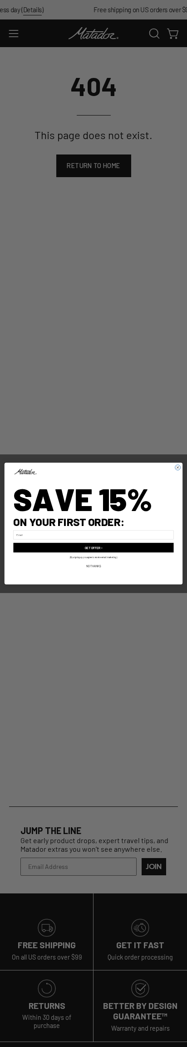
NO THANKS (93, 566)
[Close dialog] (178, 467)
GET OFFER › (94, 547)
